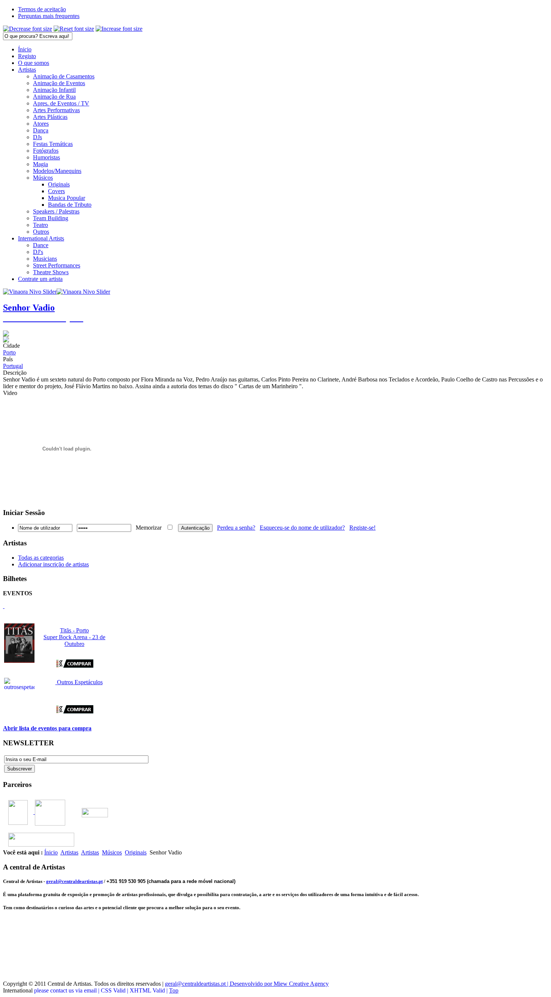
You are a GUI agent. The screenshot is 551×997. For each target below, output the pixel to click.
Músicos (112, 852)
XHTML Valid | (149, 990)
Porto (9, 352)
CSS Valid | (115, 990)
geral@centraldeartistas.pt (74, 881)
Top (173, 990)
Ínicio (51, 852)
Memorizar (149, 527)
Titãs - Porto (74, 630)
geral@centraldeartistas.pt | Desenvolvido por (219, 983)
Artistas (69, 852)
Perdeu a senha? (236, 527)
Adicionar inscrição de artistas (53, 564)
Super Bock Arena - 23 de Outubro (74, 640)
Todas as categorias (41, 557)
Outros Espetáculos (79, 682)
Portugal (13, 366)
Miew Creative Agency (301, 983)
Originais (136, 852)
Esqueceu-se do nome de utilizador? (302, 527)
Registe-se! (362, 527)
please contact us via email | (67, 990)
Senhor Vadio (29, 307)
